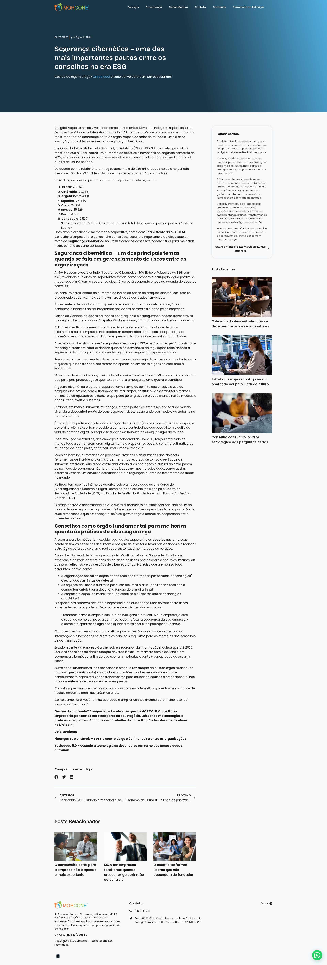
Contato (200, 7)
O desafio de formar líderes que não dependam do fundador (173, 870)
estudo (94, 272)
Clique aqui (101, 77)
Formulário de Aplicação (249, 7)
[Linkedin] (58, 956)
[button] (56, 777)
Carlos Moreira (178, 7)
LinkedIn (66, 725)
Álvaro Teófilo (64, 555)
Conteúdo (219, 7)
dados (74, 148)
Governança (154, 7)
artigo (62, 505)
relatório (64, 375)
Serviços (133, 7)
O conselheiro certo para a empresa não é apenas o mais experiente (75, 870)
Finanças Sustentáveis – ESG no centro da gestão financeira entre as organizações (120, 739)
